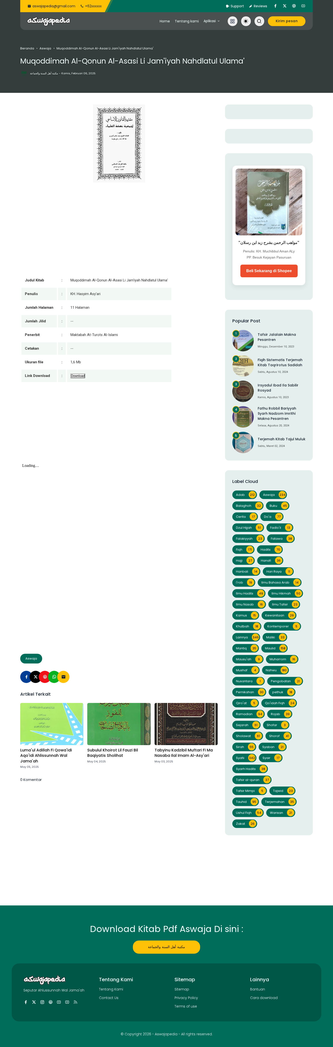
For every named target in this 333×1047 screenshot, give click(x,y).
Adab (245, 494)
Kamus (246, 615)
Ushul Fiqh (248, 812)
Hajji (244, 560)
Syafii (245, 758)
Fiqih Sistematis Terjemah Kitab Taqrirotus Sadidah (280, 362)
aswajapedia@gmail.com (53, 6)
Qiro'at (245, 703)
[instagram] (42, 1002)
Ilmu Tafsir (284, 604)
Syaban (273, 747)
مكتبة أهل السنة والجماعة (166, 946)
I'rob (244, 582)
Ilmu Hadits (249, 593)
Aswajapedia (166, 1034)
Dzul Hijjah (248, 527)
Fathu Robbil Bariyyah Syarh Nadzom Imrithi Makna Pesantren (277, 413)
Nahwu (276, 670)
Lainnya (247, 637)
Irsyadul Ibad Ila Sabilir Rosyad (278, 388)
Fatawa (281, 538)
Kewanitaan (279, 615)
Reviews (260, 6)
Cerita (245, 516)
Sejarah (246, 725)
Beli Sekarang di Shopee (269, 271)
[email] (63, 677)
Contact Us (108, 997)
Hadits (270, 549)
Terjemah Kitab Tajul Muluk (281, 439)
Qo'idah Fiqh (279, 703)
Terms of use (186, 1006)
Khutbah (247, 626)
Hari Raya (278, 571)
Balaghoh (248, 505)
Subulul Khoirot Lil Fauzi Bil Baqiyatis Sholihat (112, 753)
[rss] (75, 1002)
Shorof (279, 736)
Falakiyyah (249, 538)
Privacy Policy (186, 997)
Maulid (275, 648)
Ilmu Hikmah (286, 593)
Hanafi (271, 560)
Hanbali (246, 571)
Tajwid (283, 790)
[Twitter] (35, 677)
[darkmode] (246, 21)
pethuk (282, 692)
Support (237, 6)
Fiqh (244, 549)
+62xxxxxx (93, 6)
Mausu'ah (248, 659)
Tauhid (246, 801)
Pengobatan (285, 681)
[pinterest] (294, 6)
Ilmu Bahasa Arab (280, 582)
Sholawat (248, 736)
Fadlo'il (280, 527)
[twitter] (285, 6)
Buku (278, 505)
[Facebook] (26, 677)
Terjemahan (279, 801)
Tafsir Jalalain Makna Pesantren (277, 337)
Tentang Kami (111, 989)
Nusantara (248, 681)
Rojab (280, 714)
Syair (271, 758)
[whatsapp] (54, 677)
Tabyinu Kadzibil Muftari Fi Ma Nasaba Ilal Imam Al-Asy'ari (184, 753)
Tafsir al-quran (252, 780)
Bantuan (257, 989)
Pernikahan (250, 692)
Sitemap (182, 989)
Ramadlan (249, 714)
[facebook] (275, 6)
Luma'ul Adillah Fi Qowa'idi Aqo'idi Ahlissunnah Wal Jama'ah (46, 756)
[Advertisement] (119, 427)
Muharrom (282, 659)
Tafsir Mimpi (249, 790)
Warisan (281, 812)
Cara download (264, 997)
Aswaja (45, 48)
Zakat (245, 823)
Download (78, 376)
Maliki (275, 637)
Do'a (272, 516)
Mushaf (246, 670)
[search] (259, 21)
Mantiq (246, 648)
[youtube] (303, 6)
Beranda (27, 48)
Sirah (245, 747)
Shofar (276, 725)
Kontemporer (282, 626)
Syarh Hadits (250, 769)
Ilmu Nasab (249, 604)
